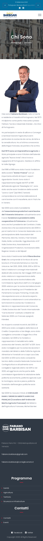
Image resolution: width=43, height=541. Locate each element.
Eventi (5, 522)
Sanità (6, 488)
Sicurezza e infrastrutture (14, 501)
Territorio (7, 497)
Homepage (16, 42)
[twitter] (23, 8)
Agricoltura (8, 492)
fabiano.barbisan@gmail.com (14, 454)
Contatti (7, 518)
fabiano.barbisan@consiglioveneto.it (18, 462)
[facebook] (20, 8)
